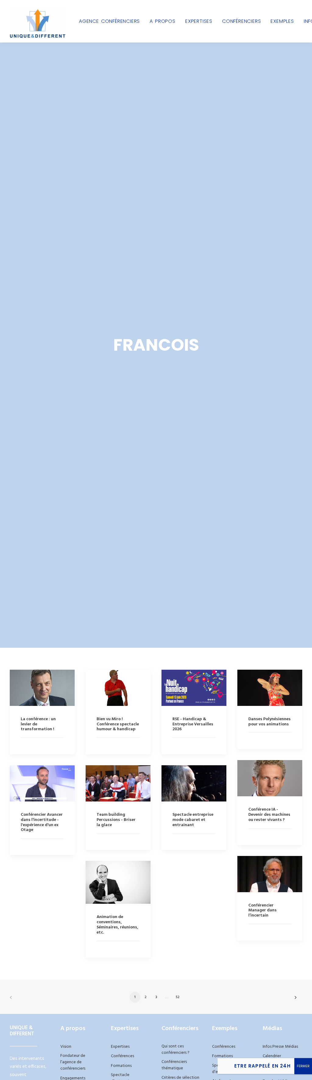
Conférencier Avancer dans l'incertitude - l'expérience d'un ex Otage (42, 822)
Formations (121, 1066)
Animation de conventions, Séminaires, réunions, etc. (117, 924)
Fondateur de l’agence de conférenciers (72, 1062)
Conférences (122, 1056)
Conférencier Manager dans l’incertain (262, 910)
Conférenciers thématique (174, 1065)
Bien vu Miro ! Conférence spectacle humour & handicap (118, 724)
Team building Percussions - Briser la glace (116, 820)
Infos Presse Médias (280, 1046)
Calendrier (272, 1056)
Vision (65, 1046)
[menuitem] (109, 21)
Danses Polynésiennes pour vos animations (269, 722)
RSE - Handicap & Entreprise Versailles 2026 (192, 724)
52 (177, 997)
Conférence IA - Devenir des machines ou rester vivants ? (269, 814)
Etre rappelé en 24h (262, 1066)
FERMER (303, 1066)
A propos (163, 21)
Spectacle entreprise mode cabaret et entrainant (192, 820)
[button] (42, 688)
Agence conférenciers (109, 21)
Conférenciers (241, 21)
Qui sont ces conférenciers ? (175, 1049)
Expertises (198, 21)
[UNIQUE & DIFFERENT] (38, 21)
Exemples (282, 21)
